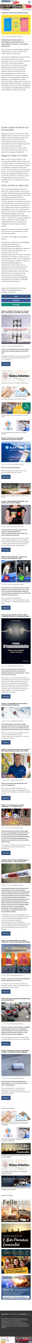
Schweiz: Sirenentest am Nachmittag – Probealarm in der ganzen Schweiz (12, 438)
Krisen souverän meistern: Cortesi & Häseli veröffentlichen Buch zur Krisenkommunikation (15, 615)
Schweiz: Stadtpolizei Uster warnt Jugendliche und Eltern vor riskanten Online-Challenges (15, 1051)
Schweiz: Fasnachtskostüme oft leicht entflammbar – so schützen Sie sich (12, 805)
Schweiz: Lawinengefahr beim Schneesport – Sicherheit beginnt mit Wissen (14, 704)
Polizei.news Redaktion (16, 36)
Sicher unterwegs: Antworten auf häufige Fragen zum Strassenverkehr (15, 999)
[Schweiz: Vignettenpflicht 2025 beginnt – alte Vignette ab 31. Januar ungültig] (16, 514)
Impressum (5, 1314)
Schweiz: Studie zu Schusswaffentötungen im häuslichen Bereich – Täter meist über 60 (15, 860)
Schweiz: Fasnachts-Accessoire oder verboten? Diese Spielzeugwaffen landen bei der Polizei (15, 750)
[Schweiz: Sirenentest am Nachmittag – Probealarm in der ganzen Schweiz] (16, 452)
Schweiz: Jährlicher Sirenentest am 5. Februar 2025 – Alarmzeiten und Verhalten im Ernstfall (15, 311)
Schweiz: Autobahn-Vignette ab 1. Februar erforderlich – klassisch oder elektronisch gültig (15, 941)
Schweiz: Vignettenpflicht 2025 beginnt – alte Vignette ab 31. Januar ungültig (14, 502)
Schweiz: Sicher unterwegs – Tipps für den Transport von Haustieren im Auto (14, 557)
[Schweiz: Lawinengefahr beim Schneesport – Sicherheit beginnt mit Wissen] (16, 713)
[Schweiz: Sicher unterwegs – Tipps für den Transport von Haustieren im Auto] (16, 571)
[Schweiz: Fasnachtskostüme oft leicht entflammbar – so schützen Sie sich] (16, 817)
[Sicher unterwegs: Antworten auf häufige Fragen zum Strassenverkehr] (16, 1012)
